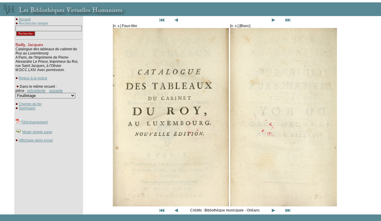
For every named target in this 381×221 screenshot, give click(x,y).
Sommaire (27, 108)
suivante (56, 91)
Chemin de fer (30, 104)
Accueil (25, 19)
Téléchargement (34, 122)
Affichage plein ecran (36, 140)
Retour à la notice (33, 78)
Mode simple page (37, 132)
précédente (36, 91)
